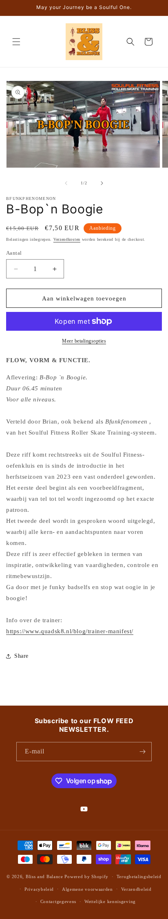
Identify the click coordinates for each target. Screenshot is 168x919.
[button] (16, 42)
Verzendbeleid (136, 889)
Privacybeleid (39, 889)
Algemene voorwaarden (87, 889)
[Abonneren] (142, 751)
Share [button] (21, 656)
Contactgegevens (58, 901)
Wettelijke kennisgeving (110, 901)
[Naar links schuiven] (66, 183)
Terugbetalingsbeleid (139, 876)
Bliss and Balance (44, 876)
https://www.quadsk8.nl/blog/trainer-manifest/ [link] (69, 631)
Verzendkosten (66, 239)
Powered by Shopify (86, 876)
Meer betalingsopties (84, 341)
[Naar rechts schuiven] (102, 183)
